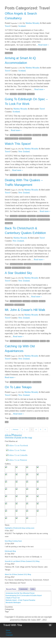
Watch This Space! (18, 143)
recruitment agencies (34, 49)
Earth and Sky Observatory (30, 341)
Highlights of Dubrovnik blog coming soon (19, 528)
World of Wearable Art (18, 267)
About (8, 630)
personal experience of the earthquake (17, 219)
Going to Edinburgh (16, 135)
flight (20, 175)
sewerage (33, 219)
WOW (28, 267)
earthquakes (31, 216)
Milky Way (35, 301)
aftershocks (13, 418)
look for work (27, 135)
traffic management (43, 219)
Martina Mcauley (33, 23)
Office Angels (22, 49)
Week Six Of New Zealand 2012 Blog (18, 574)
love (30, 175)
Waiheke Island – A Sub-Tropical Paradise (20, 600)
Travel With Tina (12, 625)
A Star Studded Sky (18, 273)
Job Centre (13, 49)
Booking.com (22, 94)
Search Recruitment (25, 138)
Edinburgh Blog (10, 551)
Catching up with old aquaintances (20, 382)
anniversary (13, 216)
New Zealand (24, 151)
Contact (8, 633)
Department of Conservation (27, 418)
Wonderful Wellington (13, 602)
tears (34, 175)
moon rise (42, 301)
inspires (25, 175)
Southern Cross (19, 304)
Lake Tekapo (41, 418)
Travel (7, 26)
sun (48, 341)
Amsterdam (13, 175)
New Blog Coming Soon (13, 541)
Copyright (9, 635)
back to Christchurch (16, 264)
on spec (44, 135)
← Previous (14, 429)
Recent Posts (11, 589)
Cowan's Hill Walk (15, 341)
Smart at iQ (30, 94)
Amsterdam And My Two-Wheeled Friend (20, 593)
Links (33, 589)
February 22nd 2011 (43, 216)
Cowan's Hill (26, 301)
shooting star (9, 304)
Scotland (22, 26)
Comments (23, 589)
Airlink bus (13, 94)
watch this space (43, 175)
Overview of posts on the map (18, 438)
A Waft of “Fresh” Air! (13, 598)
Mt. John (42, 341)
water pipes (8, 223)
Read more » (43, 45)
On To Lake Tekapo (18, 387)
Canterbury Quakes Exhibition (33, 264)
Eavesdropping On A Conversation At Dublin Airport (24, 595)
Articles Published (13, 435)
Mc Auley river (37, 382)
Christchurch (22, 216)
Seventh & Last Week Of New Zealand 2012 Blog (22, 561)
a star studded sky (15, 301)
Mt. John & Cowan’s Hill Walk (25, 310)
